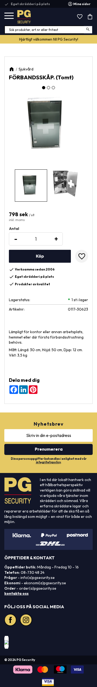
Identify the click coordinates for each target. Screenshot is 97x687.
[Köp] (40, 256)
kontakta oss (16, 593)
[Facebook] (11, 620)
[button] (9, 16)
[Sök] (88, 30)
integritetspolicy (48, 462)
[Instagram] (26, 620)
